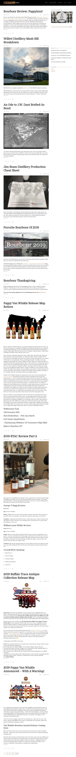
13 (39, 45)
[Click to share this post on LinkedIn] (8, 33)
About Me (60, 2)
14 (40, 231)
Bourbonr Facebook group (37, 630)
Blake (5, 14)
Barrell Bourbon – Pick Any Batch (19, 416)
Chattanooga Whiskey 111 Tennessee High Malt (25, 423)
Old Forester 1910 (12, 412)
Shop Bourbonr (52, 2)
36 (12, 753)
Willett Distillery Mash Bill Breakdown (61, 52)
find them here (42, 292)
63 (40, 581)
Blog (17, 2)
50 (39, 310)
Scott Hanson (26, 87)
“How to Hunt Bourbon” (14, 633)
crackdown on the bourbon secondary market (33, 263)
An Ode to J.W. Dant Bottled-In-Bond (60, 55)
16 (40, 174)
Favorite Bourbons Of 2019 (21, 227)
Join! (65, 2)
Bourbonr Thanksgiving (19, 280)
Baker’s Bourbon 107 (13, 426)
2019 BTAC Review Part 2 (20, 436)
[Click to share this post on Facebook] (4, 33)
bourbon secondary (8, 376)
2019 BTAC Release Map (23, 502)
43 (40, 111)
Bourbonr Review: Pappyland (23, 11)
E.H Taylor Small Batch (14, 419)
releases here (33, 500)
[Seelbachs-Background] (61, 17)
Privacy (69, 2)
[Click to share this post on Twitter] (6, 33)
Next (17, 753)
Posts (8, 14)
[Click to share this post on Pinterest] (12, 33)
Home (46, 2)
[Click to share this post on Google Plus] (10, 33)
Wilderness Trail (11, 409)
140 (40, 674)
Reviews (53, 71)
